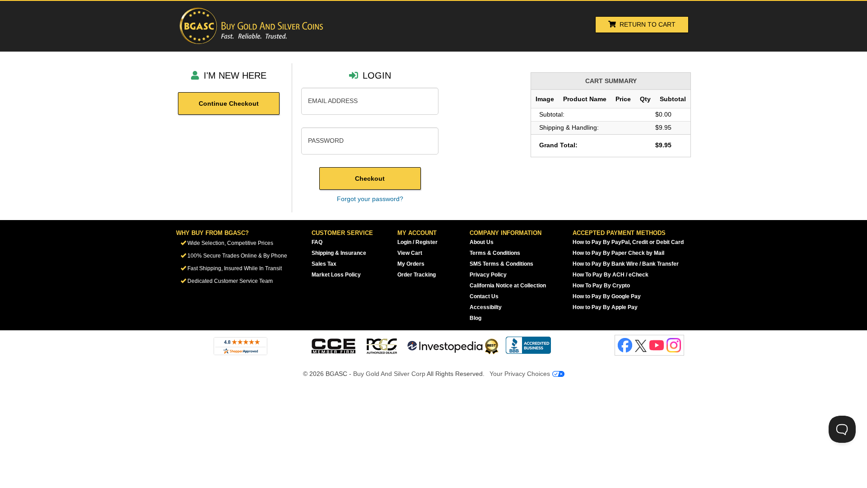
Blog (475, 318)
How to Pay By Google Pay (607, 296)
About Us (482, 242)
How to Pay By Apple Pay (605, 307)
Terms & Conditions (495, 253)
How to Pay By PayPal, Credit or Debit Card (628, 242)
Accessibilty (486, 307)
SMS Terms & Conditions (501, 264)
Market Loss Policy (336, 275)
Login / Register (417, 242)
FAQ (317, 242)
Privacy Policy (488, 275)
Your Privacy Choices (520, 373)
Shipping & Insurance (339, 253)
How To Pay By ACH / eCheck (610, 275)
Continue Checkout (229, 103)
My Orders (410, 264)
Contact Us (484, 296)
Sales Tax (324, 264)
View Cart (409, 253)
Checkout (370, 178)
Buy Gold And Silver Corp (389, 373)
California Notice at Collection (508, 285)
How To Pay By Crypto (601, 285)
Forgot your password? (370, 198)
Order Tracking (416, 275)
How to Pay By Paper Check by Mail (618, 253)
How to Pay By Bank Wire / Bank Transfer (626, 264)
